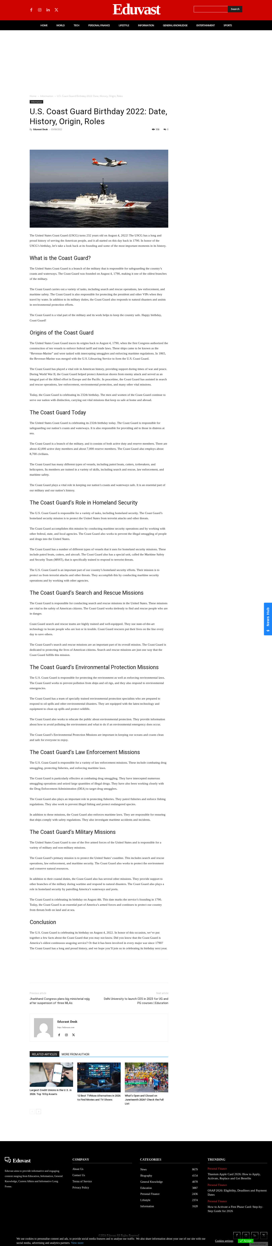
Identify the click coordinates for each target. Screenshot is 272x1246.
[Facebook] (31, 10)
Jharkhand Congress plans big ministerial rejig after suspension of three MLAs (60, 1001)
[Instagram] (39, 10)
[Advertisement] (136, 60)
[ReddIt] (79, 138)
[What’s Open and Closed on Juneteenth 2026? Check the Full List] (146, 1077)
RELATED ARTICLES (44, 1054)
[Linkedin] (48, 10)
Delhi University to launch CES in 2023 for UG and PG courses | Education (136, 1001)
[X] (56, 10)
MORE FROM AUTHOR (75, 1054)
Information (46, 96)
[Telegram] (98, 138)
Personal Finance (217, 1168)
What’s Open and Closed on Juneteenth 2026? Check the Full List (144, 1099)
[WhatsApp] (61, 138)
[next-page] (38, 1111)
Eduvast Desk (40, 129)
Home (33, 96)
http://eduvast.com (65, 1027)
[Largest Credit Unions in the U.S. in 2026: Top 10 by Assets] (51, 1075)
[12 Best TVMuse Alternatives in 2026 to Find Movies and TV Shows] (99, 1077)
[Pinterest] (52, 138)
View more (77, 1242)
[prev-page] (32, 1111)
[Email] (89, 138)
